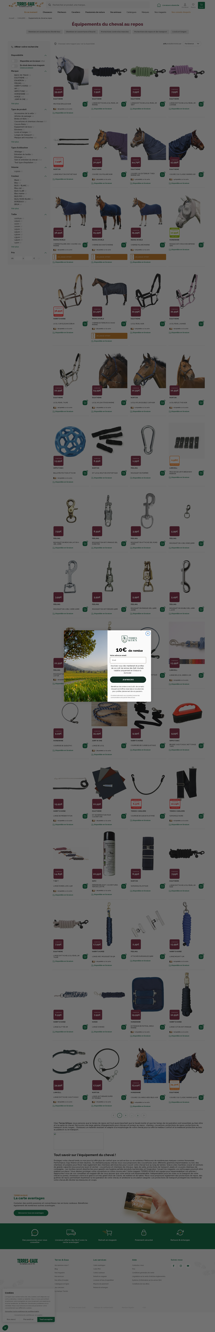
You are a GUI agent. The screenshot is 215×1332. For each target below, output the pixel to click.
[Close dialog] (148, 633)
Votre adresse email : (118, 655)
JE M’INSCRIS (128, 679)
